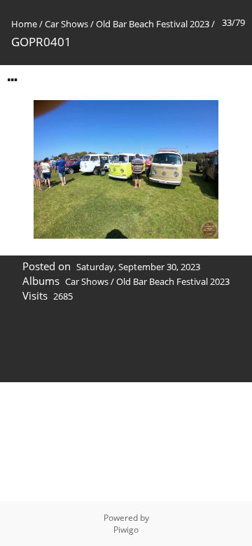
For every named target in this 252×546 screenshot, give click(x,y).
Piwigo (126, 530)
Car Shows (66, 24)
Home (24, 24)
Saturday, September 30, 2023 (138, 266)
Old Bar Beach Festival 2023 (152, 24)
